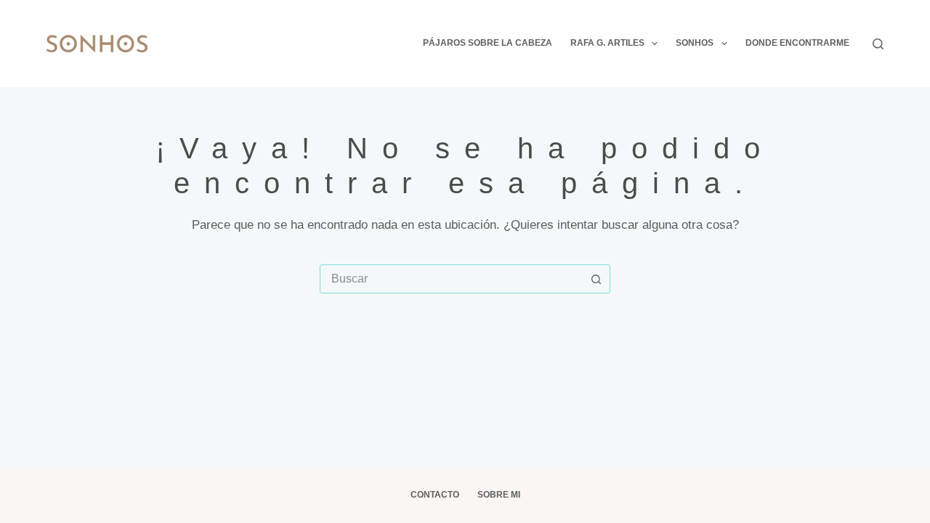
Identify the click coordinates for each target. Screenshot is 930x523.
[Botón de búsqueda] (596, 279)
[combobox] (451, 278)
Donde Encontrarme (797, 43)
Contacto (435, 495)
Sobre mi (498, 495)
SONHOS (694, 43)
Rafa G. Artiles (607, 43)
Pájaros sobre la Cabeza (487, 43)
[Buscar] (878, 43)
